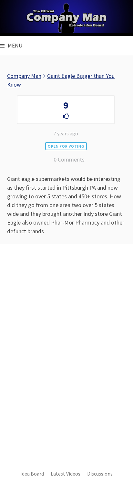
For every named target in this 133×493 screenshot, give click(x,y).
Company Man (24, 75)
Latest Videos (65, 474)
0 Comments (69, 159)
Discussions (100, 474)
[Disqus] (66, 358)
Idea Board (32, 474)
